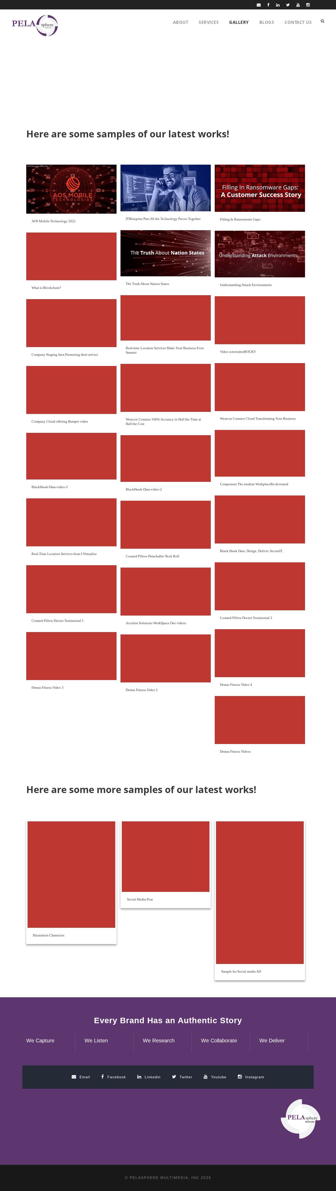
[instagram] (308, 5)
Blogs (266, 22)
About (180, 22)
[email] (259, 5)
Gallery (239, 22)
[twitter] (288, 5)
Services (209, 22)
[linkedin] (278, 5)
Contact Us (298, 22)
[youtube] (298, 5)
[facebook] (268, 5)
